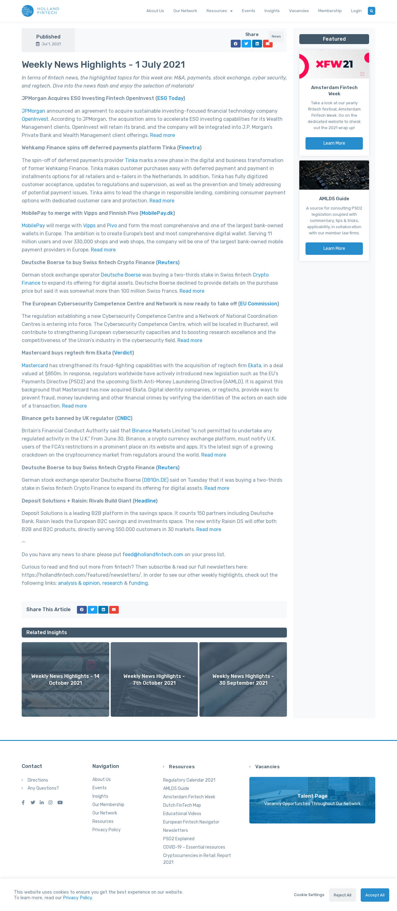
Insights (272, 10)
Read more (216, 488)
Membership (330, 10)
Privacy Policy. (78, 897)
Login (356, 10)
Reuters (168, 468)
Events (248, 10)
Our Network (185, 10)
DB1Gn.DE (155, 480)
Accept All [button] (375, 895)
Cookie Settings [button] (309, 894)
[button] (65, 680)
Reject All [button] (342, 895)
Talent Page (312, 796)
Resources (217, 10)
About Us (155, 10)
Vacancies (299, 10)
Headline (145, 501)
